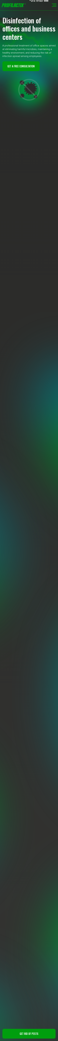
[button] (29, 1034)
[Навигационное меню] (54, 5)
